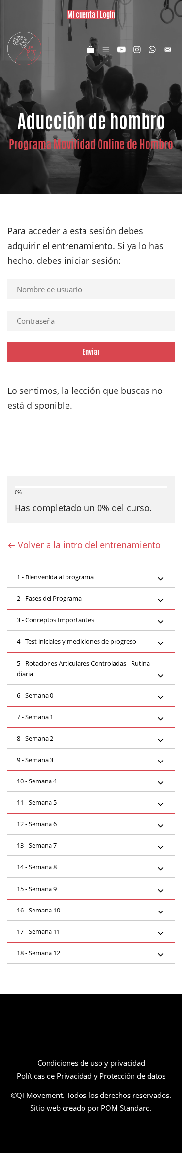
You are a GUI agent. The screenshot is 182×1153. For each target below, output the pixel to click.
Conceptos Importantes (55, 619)
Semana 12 (38, 952)
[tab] (91, 577)
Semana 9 (37, 888)
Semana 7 (37, 845)
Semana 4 (37, 781)
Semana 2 (35, 738)
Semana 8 (37, 866)
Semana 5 (37, 802)
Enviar (91, 352)
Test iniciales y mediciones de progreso (76, 641)
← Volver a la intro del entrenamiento (84, 545)
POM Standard (125, 1108)
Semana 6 (37, 823)
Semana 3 (35, 759)
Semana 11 (38, 931)
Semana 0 (35, 695)
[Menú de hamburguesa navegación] (106, 48)
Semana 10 (38, 910)
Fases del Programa (49, 598)
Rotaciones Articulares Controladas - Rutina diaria (83, 668)
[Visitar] (122, 48)
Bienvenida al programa (55, 577)
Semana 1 (35, 716)
